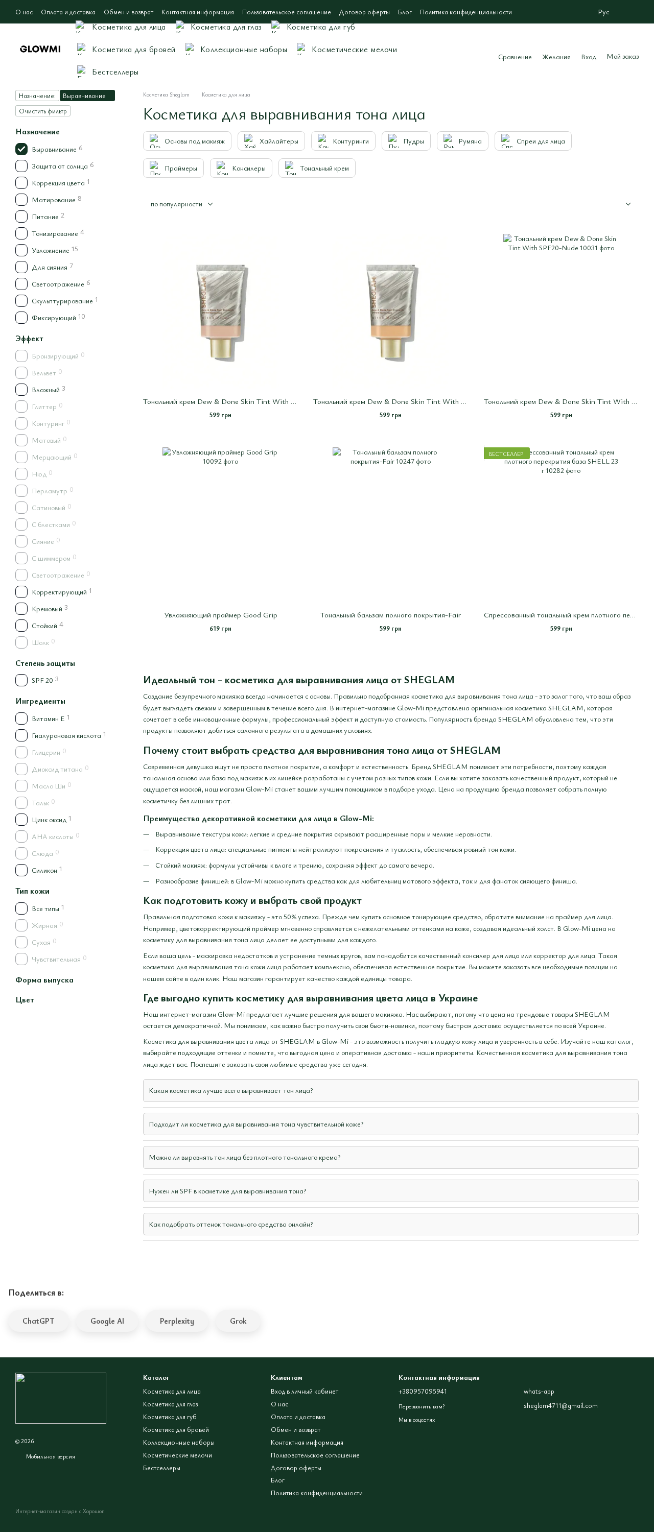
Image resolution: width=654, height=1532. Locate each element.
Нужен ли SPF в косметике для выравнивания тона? (227, 1190)
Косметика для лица (129, 26)
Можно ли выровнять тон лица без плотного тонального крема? (244, 1157)
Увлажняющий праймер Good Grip (220, 614)
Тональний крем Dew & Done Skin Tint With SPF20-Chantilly (244, 401)
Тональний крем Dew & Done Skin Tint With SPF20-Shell (406, 401)
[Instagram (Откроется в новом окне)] (634, 12)
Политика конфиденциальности (466, 11)
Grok (238, 1320)
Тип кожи (32, 890)
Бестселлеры (115, 71)
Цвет (24, 999)
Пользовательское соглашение (286, 11)
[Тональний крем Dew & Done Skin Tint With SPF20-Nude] (561, 311)
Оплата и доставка (68, 11)
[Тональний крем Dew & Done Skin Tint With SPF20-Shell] (390, 311)
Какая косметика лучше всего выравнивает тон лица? (231, 1090)
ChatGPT (38, 1320)
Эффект (29, 338)
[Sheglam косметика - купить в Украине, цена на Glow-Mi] (60, 1397)
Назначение (37, 131)
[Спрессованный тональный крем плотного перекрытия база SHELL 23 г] (561, 524)
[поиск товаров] (471, 49)
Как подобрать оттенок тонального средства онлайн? (231, 1224)
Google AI (107, 1320)
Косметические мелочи (354, 49)
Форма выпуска (44, 979)
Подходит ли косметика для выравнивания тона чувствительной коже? (256, 1124)
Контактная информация (197, 11)
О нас (24, 11)
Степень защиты (45, 662)
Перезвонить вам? (422, 1406)
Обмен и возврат (128, 11)
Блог (405, 11)
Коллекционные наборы (244, 49)
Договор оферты (364, 11)
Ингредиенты (40, 700)
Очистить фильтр (43, 110)
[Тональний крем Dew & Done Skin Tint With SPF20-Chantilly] (220, 311)
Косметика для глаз (226, 26)
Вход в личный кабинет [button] (304, 1391)
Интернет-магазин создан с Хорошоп (60, 1511)
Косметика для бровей (134, 49)
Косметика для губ (321, 26)
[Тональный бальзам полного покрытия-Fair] (390, 524)
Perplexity (177, 1320)
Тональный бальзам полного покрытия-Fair (390, 614)
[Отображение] (620, 204)
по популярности (176, 203)
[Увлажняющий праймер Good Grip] (220, 524)
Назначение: (37, 95)
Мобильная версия (50, 1456)
